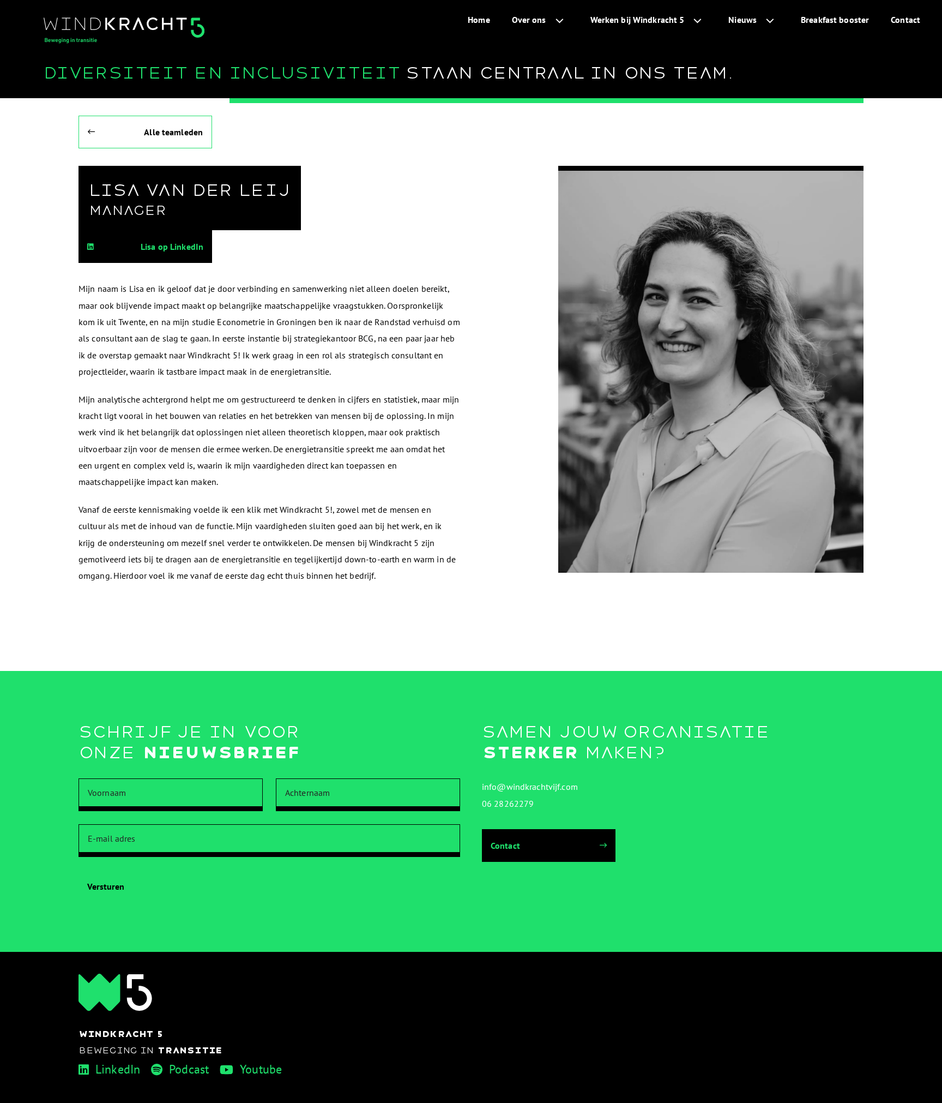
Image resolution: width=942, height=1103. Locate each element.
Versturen (105, 886)
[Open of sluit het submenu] (560, 19)
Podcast (189, 1069)
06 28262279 (508, 803)
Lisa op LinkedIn (172, 246)
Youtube (261, 1069)
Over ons (529, 19)
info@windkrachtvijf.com (530, 786)
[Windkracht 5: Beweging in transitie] (124, 30)
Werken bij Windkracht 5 (637, 19)
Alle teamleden (173, 132)
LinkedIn (117, 1069)
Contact (905, 19)
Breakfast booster (835, 19)
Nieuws (742, 19)
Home (479, 19)
